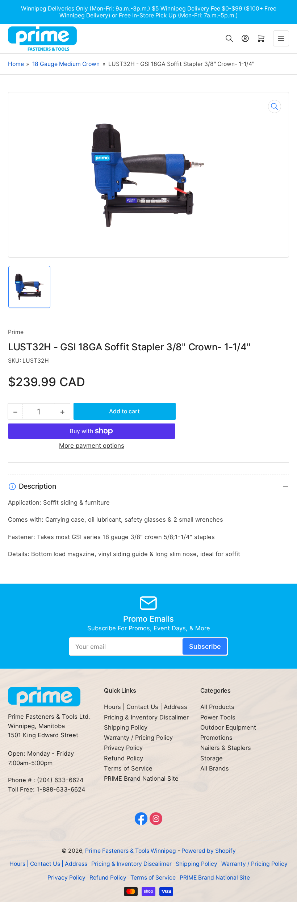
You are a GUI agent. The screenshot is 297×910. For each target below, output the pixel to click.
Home (16, 63)
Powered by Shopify (208, 850)
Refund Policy (123, 758)
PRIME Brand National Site (141, 778)
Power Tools (217, 717)
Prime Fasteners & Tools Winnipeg (130, 850)
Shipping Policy (125, 727)
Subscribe (205, 646)
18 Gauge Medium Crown (66, 63)
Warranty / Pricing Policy (138, 737)
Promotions (216, 737)
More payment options (91, 445)
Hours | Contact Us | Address (145, 706)
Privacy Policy (123, 747)
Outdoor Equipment (228, 727)
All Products (217, 706)
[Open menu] (281, 38)
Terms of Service (128, 768)
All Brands (214, 768)
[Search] (229, 38)
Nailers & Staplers (225, 747)
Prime (16, 332)
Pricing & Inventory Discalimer (146, 717)
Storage (211, 758)
